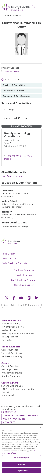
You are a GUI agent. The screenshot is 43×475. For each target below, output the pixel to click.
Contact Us (9, 412)
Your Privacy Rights (14, 418)
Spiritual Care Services (12, 353)
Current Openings (10, 366)
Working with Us (9, 369)
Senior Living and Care (12, 385)
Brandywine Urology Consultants (17, 134)
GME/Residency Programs (23, 280)
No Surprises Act (9, 336)
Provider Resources (23, 275)
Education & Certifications (16, 96)
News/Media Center (23, 285)
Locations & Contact (13, 90)
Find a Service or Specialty (14, 263)
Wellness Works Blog (11, 356)
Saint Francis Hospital (12, 176)
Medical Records (9, 330)
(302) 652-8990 (11, 71)
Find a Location (9, 258)
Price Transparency (11, 323)
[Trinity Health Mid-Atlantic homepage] (15, 10)
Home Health (7, 395)
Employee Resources (24, 270)
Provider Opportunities (13, 372)
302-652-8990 (14, 156)
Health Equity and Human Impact (17, 333)
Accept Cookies (21, 471)
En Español (6, 340)
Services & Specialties (14, 85)
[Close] (40, 427)
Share (17, 79)
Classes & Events (9, 349)
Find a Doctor (8, 253)
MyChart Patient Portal (12, 326)
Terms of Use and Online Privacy (21, 415)
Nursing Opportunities (12, 376)
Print (7, 79)
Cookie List (9, 422)
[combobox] (21, 305)
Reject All (21, 464)
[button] (39, 6)
